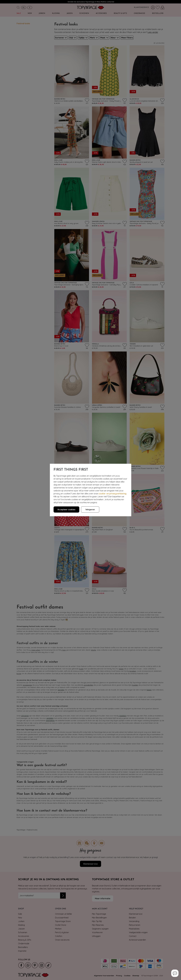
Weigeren (90, 509)
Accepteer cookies (66, 509)
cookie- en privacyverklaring (112, 493)
